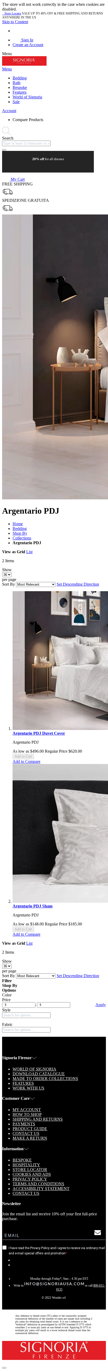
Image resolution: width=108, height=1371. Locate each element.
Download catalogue (39, 1074)
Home (18, 524)
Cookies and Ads (32, 1174)
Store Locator (11, 13)
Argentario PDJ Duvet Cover (39, 733)
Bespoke (22, 1160)
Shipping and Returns (38, 1119)
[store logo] (24, 64)
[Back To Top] (4, 1368)
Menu (7, 69)
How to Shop (27, 1114)
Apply (100, 1004)
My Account (27, 1109)
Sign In (26, 40)
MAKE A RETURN (30, 1138)
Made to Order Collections (45, 1078)
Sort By (8, 584)
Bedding (20, 528)
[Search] (4, 150)
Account (9, 110)
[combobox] (26, 143)
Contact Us (26, 1133)
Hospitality (26, 1165)
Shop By (20, 533)
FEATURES (23, 1083)
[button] (26, 761)
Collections (22, 538)
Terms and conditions (38, 1184)
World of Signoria (34, 1069)
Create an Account (28, 44)
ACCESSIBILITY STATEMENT (41, 1188)
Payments (24, 1124)
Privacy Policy (30, 1179)
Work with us (28, 1088)
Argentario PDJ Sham (32, 906)
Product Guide (30, 1128)
